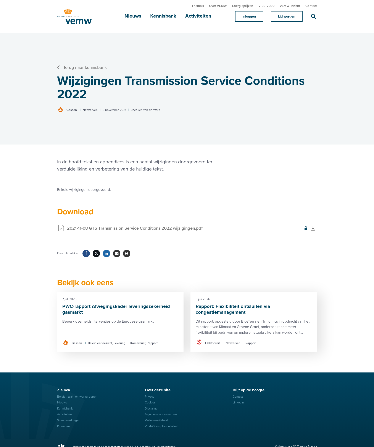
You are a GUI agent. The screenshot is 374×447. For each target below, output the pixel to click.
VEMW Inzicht (290, 6)
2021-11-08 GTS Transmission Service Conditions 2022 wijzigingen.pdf (130, 231)
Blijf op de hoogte (248, 390)
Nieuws (132, 16)
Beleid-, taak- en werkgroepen (77, 396)
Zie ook (63, 390)
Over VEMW (218, 6)
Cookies (150, 402)
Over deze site (158, 390)
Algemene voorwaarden (161, 414)
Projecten (63, 426)
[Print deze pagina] (126, 253)
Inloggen (249, 16)
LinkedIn (238, 402)
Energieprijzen (242, 6)
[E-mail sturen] (116, 253)
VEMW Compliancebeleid (161, 426)
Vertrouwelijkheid (156, 420)
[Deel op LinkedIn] (106, 253)
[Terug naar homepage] (78, 16)
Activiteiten (198, 16)
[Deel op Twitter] (96, 253)
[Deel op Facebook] (86, 253)
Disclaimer (152, 408)
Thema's (198, 6)
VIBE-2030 (266, 6)
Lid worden (286, 16)
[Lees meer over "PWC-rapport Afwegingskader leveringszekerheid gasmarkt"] (120, 322)
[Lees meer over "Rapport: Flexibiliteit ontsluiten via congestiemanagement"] (253, 322)
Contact (311, 6)
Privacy (149, 396)
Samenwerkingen (68, 420)
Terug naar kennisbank (85, 67)
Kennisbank (163, 16)
